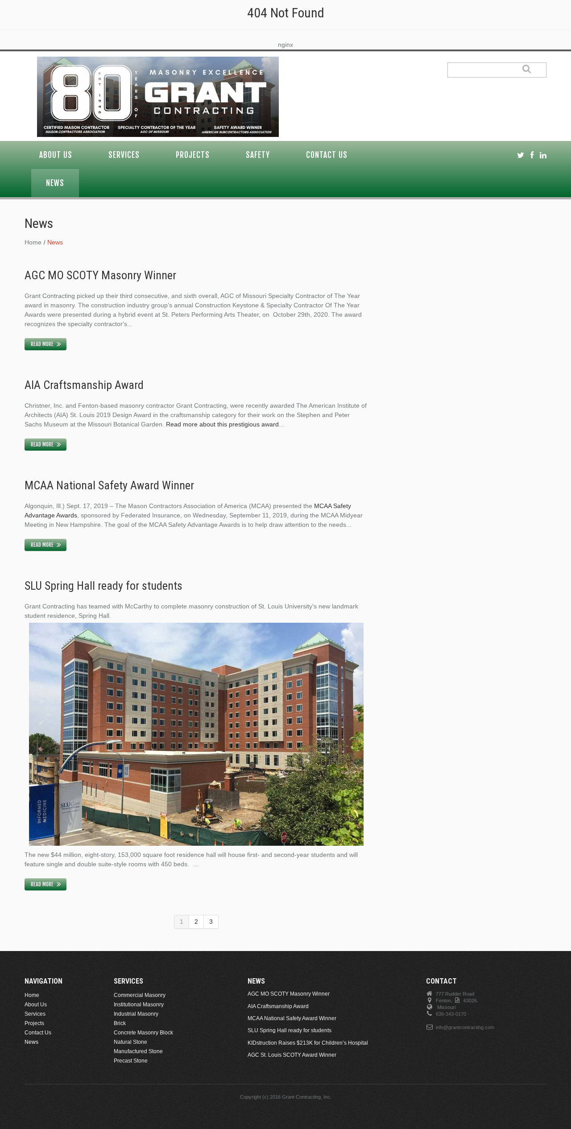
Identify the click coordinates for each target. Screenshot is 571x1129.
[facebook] (532, 155)
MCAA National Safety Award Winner (109, 485)
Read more (42, 344)
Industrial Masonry (136, 1014)
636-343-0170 (451, 1014)
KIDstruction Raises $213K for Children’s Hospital (308, 1043)
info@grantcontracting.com (465, 1027)
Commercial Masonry (140, 995)
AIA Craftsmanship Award (84, 385)
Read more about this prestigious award (222, 424)
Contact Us (327, 155)
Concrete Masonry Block (143, 1033)
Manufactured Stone (138, 1051)
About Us (55, 155)
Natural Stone (130, 1042)
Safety (258, 155)
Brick (120, 1023)
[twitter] (520, 155)
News (55, 183)
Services (124, 155)
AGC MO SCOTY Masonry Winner (100, 275)
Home (33, 242)
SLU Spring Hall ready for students (103, 585)
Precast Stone (131, 1061)
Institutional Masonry (139, 1004)
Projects (193, 155)
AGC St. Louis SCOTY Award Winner (292, 1055)
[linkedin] (543, 155)
